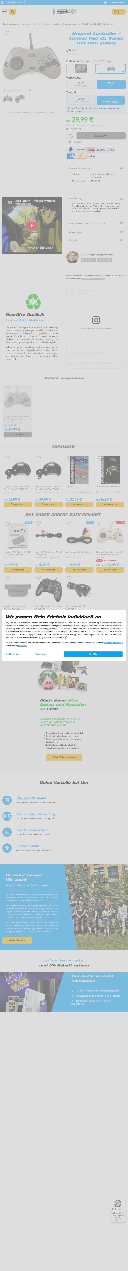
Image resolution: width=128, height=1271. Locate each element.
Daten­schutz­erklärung (113, 642)
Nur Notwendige (13, 654)
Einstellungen (41, 654)
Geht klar (93, 654)
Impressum (22, 645)
